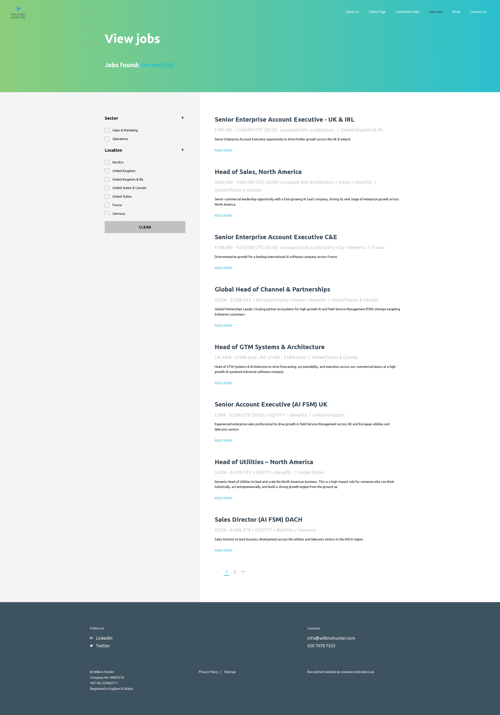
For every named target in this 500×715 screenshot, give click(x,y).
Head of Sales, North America (258, 171)
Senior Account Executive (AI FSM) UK (271, 404)
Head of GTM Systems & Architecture (270, 346)
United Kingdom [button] (124, 171)
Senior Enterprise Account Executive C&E (276, 236)
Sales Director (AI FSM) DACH (259, 519)
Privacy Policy (208, 672)
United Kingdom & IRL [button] (128, 179)
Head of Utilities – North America (264, 461)
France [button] (117, 205)
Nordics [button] (118, 162)
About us (352, 11)
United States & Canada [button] (129, 188)
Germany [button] (118, 213)
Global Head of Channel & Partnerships (272, 289)
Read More (223, 150)
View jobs (436, 11)
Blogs (457, 11)
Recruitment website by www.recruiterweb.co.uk (340, 672)
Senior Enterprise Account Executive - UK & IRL (284, 119)
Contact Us (478, 11)
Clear (145, 227)
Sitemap (230, 672)
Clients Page (377, 11)
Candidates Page (407, 11)
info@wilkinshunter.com (331, 638)
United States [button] (122, 196)
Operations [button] (120, 139)
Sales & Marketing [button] (125, 130)
